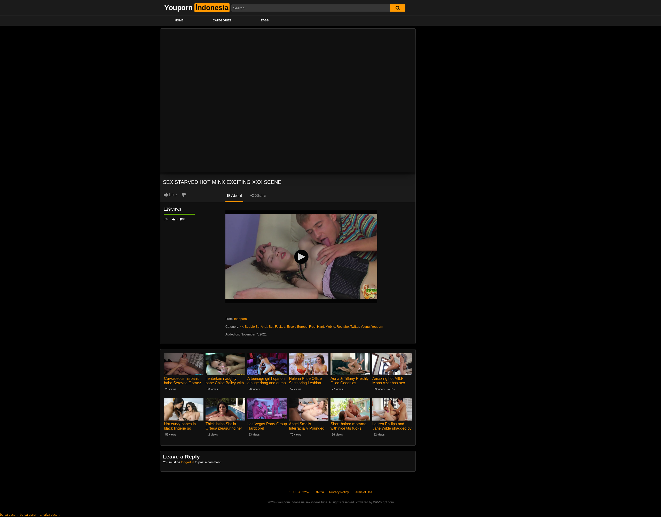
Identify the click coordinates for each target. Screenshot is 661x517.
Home (179, 20)
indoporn (240, 319)
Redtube (343, 327)
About (236, 195)
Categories (222, 20)
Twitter (354, 327)
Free (312, 327)
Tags (265, 20)
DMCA (319, 492)
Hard (320, 327)
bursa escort (8, 514)
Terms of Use (363, 492)
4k (241, 327)
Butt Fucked (277, 327)
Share (260, 195)
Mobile (330, 327)
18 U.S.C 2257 (299, 492)
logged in (187, 462)
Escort (291, 327)
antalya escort (49, 514)
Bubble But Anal (256, 327)
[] (397, 8)
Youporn (377, 327)
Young (365, 327)
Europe (302, 327)
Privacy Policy (339, 492)
